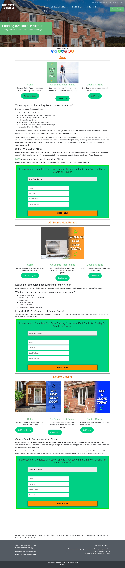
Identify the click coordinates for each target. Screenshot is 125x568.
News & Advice (49, 11)
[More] (72, 51)
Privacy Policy (74, 562)
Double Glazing (77, 7)
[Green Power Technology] (7, 7)
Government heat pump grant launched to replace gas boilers (89, 549)
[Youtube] (69, 51)
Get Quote (95, 276)
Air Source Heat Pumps (59, 7)
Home (46, 7)
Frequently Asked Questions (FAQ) (111, 2)
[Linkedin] (62, 51)
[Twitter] (55, 51)
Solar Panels (92, 7)
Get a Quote (117, 9)
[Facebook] (52, 51)
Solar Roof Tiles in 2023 (101, 551)
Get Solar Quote (30, 276)
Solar (30, 84)
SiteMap (62, 565)
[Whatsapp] (59, 51)
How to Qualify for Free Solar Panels (97, 553)
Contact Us (62, 278)
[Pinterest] (65, 51)
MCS (18, 159)
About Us (95, 2)
